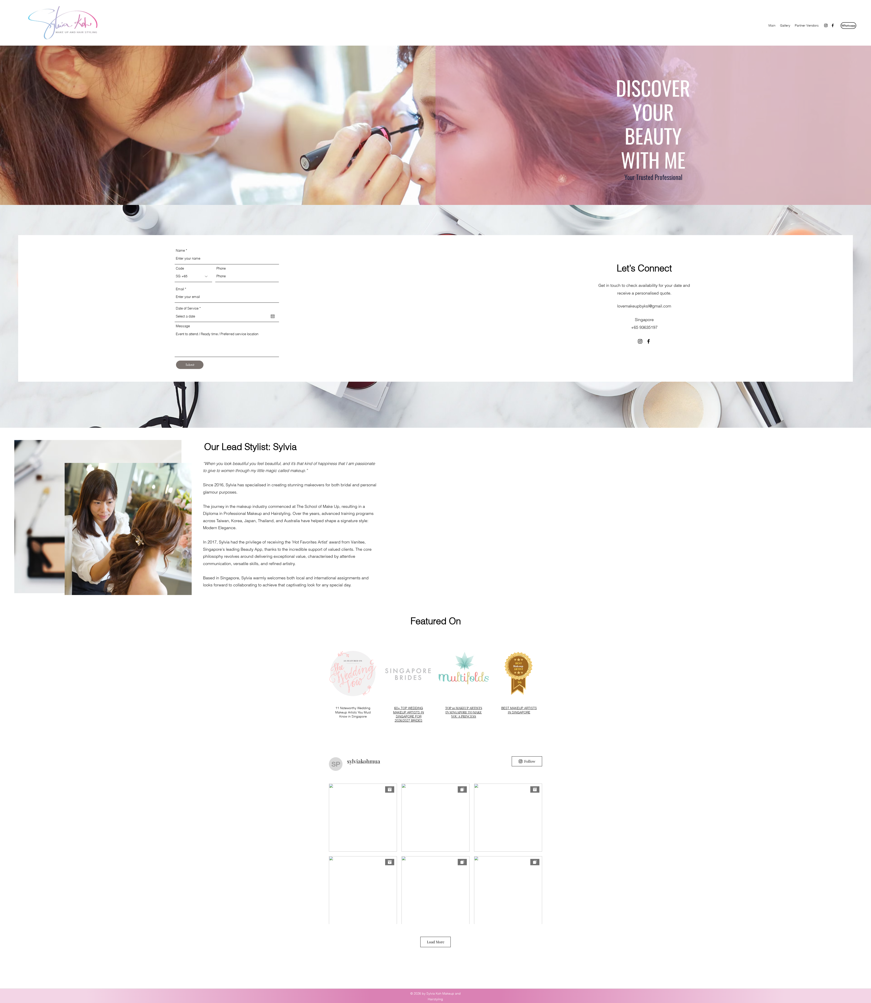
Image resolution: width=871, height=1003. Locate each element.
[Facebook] (832, 25)
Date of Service (189, 308)
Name (180, 250)
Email (180, 289)
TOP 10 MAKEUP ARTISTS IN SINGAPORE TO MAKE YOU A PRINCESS (463, 712)
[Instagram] (826, 25)
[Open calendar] (272, 316)
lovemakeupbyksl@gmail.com (644, 306)
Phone (221, 268)
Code (180, 268)
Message (183, 326)
